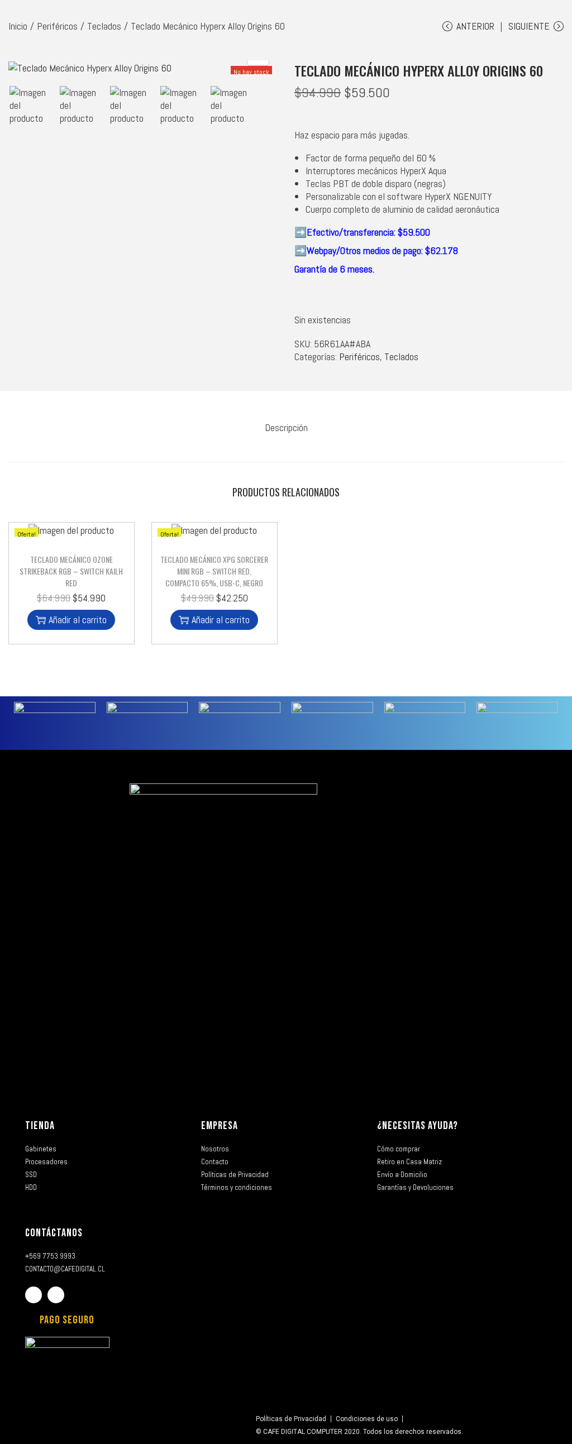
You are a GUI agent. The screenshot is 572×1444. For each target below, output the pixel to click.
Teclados (104, 26)
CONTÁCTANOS (54, 1233)
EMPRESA (219, 1125)
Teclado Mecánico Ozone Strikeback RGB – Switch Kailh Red (71, 571)
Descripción (286, 427)
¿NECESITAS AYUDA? (417, 1125)
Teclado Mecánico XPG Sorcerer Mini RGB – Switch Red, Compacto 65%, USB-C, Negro (214, 571)
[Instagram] (55, 1295)
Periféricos (57, 26)
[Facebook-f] (33, 1295)
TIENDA (40, 1125)
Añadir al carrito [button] (78, 619)
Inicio (17, 26)
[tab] (286, 427)
